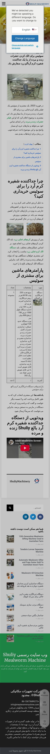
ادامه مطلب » (39, 544)
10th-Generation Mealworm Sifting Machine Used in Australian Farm (31, 538)
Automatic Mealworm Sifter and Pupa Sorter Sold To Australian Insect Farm (31, 562)
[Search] (10, 508)
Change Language (25, 38)
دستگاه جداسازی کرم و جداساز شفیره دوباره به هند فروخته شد (30, 584)
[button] (4, 4)
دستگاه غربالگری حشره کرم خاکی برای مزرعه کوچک (31, 595)
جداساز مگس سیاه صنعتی (32, 615)
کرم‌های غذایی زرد (22, 239)
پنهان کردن (29, 144)
